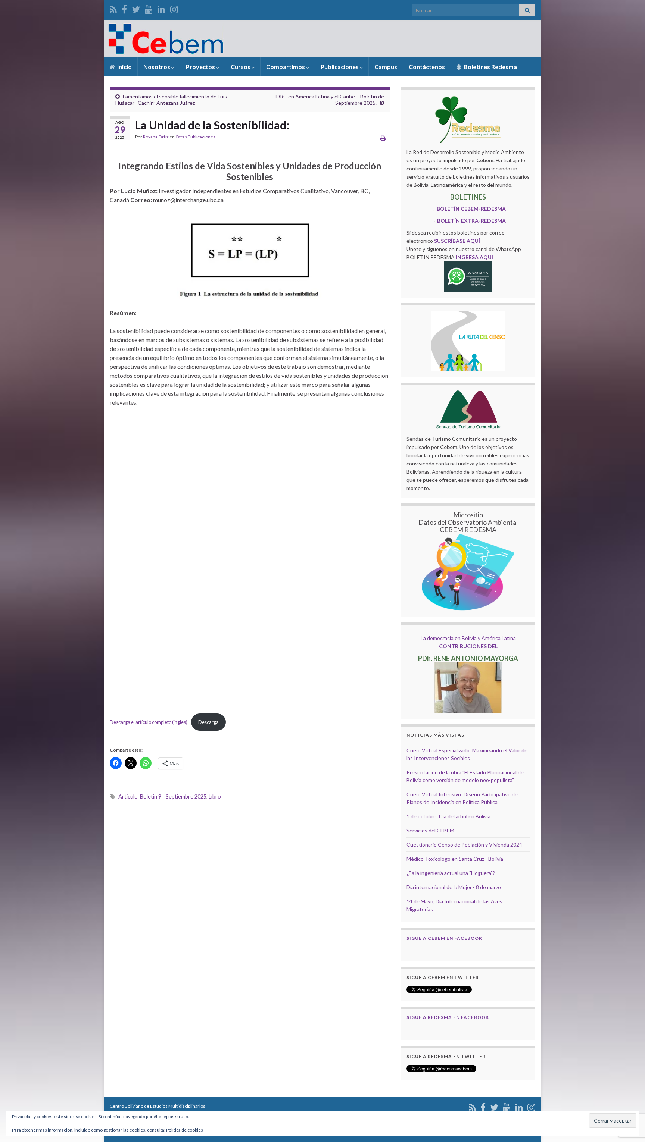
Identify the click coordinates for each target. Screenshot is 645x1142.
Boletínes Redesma (489, 66)
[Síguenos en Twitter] (136, 8)
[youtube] (149, 8)
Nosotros (157, 66)
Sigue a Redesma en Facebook (447, 1017)
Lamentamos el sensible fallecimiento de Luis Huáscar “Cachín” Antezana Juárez (171, 99)
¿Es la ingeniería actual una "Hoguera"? (450, 873)
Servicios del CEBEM (430, 830)
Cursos (241, 66)
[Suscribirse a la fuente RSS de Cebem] (113, 8)
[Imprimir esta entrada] (383, 137)
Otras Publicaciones (195, 136)
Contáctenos (427, 66)
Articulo (128, 796)
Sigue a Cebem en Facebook (444, 938)
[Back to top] (628, 1097)
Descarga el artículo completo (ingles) (148, 722)
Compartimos (286, 66)
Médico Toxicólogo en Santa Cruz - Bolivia (454, 859)
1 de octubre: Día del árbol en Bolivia (448, 816)
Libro (215, 796)
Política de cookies (184, 1130)
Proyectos (201, 66)
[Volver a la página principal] (322, 38)
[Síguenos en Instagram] (174, 8)
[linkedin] (161, 8)
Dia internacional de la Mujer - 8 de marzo (453, 887)
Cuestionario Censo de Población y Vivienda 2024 (464, 844)
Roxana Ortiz (156, 136)
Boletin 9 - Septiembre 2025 (173, 796)
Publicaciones (340, 66)
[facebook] (124, 8)
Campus (385, 66)
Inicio (124, 66)
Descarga (208, 722)
